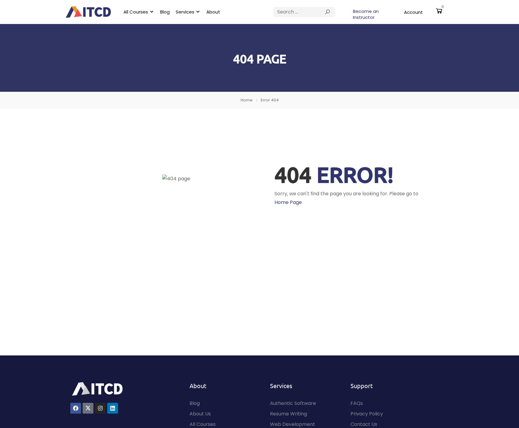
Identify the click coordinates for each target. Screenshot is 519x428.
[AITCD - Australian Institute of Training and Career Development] (88, 12)
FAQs (357, 403)
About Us (200, 413)
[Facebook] (75, 408)
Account (413, 12)
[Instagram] (100, 408)
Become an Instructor (366, 14)
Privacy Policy (367, 413)
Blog (165, 12)
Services (185, 12)
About (213, 12)
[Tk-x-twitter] (88, 408)
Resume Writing (288, 413)
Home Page (288, 202)
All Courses (135, 12)
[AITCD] (97, 388)
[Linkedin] (112, 408)
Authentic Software (293, 403)
